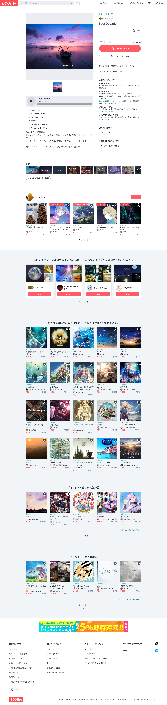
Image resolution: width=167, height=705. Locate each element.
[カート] (112, 18)
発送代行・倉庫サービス (18, 663)
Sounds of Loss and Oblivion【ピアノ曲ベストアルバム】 (60, 228)
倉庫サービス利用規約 (80, 699)
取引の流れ (105, 128)
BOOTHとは (118, 3)
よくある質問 (90, 654)
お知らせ (88, 649)
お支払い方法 (106, 132)
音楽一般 (109, 14)
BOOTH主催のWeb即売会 (57, 672)
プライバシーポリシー (108, 699)
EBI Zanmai (40, 288)
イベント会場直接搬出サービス (21, 668)
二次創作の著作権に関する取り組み (22, 682)
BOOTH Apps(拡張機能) (18, 654)
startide (41, 197)
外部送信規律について (124, 699)
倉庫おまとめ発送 (54, 668)
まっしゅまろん (100, 288)
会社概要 (60, 699)
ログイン (103, 3)
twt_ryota (127, 288)
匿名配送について (15, 658)
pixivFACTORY (104, 117)
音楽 (100, 14)
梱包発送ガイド (15, 672)
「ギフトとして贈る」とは (111, 71)
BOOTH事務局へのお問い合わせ (97, 663)
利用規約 (68, 699)
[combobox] (46, 3)
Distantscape (78, 227)
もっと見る (83, 302)
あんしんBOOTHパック (106, 101)
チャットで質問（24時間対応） (97, 658)
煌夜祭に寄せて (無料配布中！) (129, 228)
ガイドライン (94, 699)
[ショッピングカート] (149, 3)
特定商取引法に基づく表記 (109, 141)
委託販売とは (14, 677)
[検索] (71, 3)
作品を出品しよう (136, 3)
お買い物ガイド (53, 654)
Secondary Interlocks (105, 227)
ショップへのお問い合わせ (109, 146)
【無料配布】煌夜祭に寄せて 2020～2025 (35, 228)
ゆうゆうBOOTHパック (123, 101)
